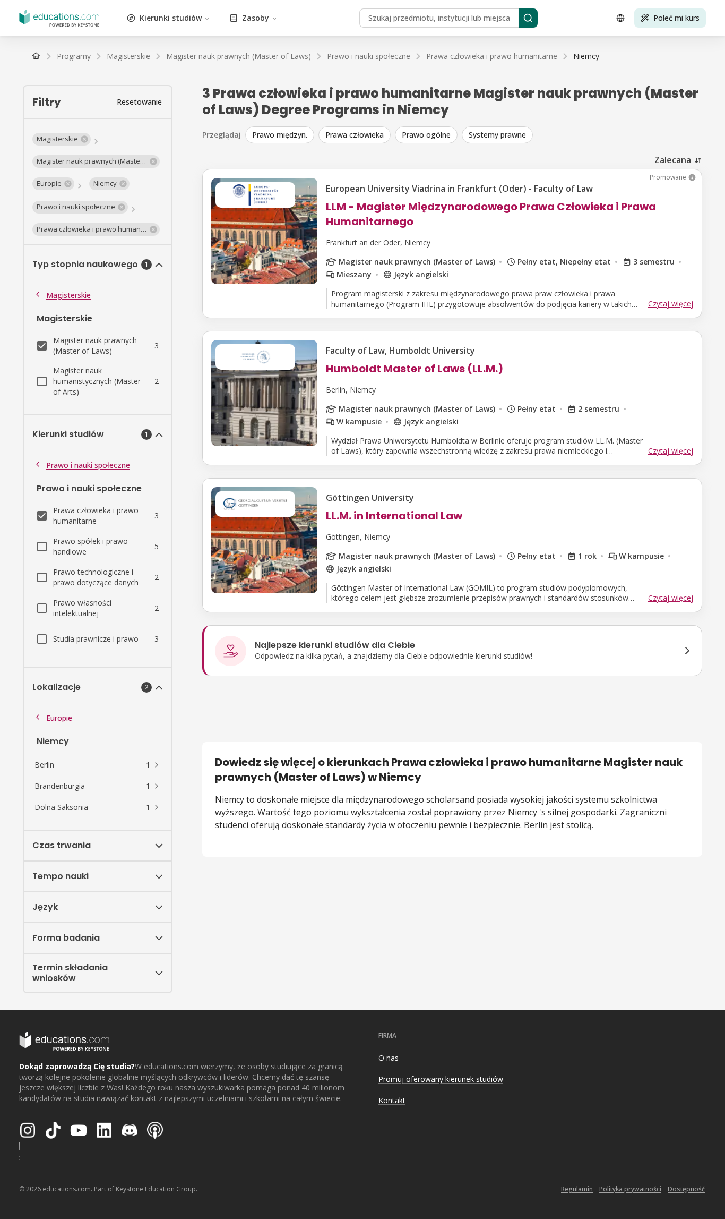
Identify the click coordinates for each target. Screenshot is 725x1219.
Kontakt (391, 1100)
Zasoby (255, 18)
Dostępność (686, 1189)
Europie (59, 718)
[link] (586, 56)
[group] (473, 134)
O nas (388, 1058)
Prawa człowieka (354, 135)
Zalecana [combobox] (672, 160)
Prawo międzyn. (279, 135)
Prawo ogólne (426, 135)
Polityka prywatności (630, 1189)
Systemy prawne (497, 135)
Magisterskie (68, 295)
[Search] (528, 18)
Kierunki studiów (171, 18)
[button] (61, 139)
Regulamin (577, 1189)
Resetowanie (139, 102)
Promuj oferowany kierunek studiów (440, 1079)
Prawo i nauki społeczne (88, 465)
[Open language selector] (620, 18)
